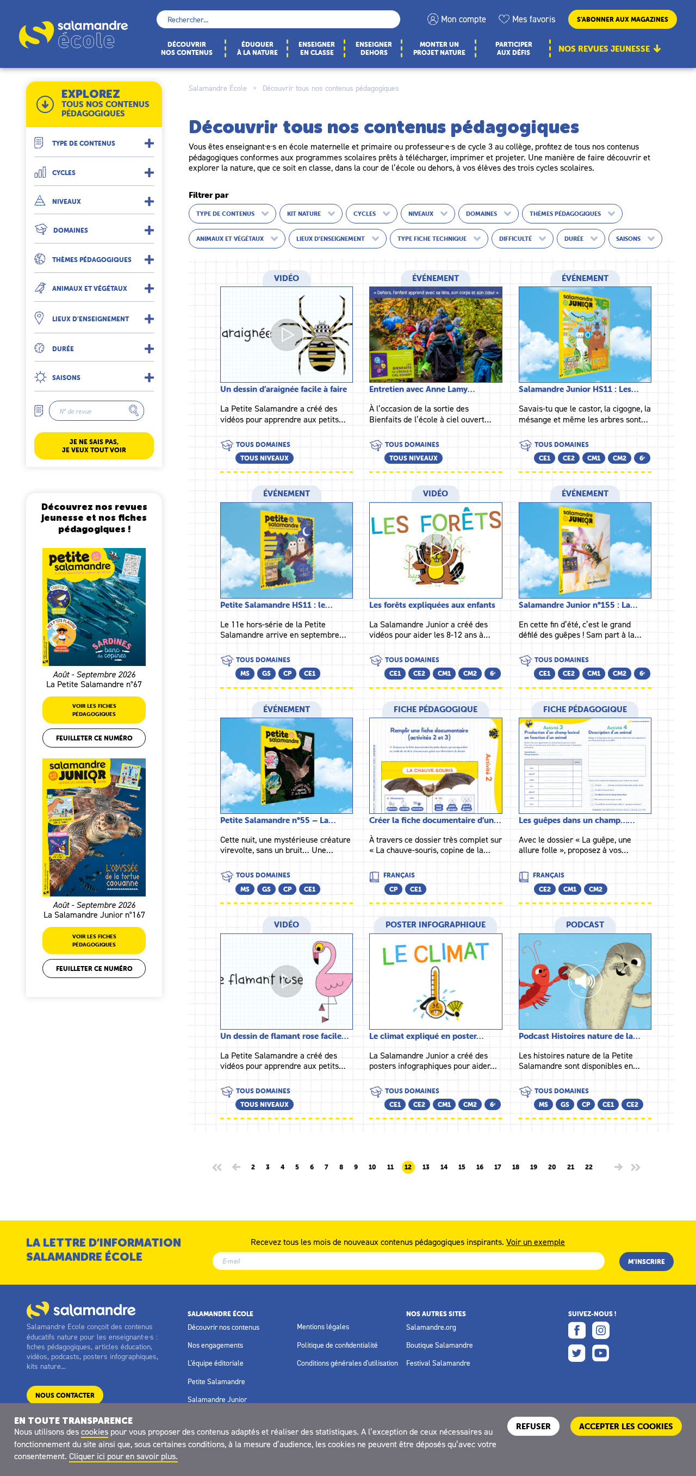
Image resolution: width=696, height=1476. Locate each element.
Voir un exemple (535, 1241)
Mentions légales (323, 1326)
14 (444, 1167)
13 (426, 1167)
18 (515, 1167)
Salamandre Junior (217, 1399)
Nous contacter (65, 1395)
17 (497, 1167)
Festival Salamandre (438, 1363)
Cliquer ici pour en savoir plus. (123, 1455)
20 (552, 1167)
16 (479, 1167)
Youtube (601, 1353)
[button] (94, 139)
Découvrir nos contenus (223, 1327)
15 (461, 1167)
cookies (94, 1431)
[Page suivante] (618, 1166)
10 (372, 1167)
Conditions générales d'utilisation (347, 1363)
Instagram (601, 1330)
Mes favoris (534, 19)
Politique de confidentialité (337, 1345)
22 (589, 1167)
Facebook (577, 1330)
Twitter (577, 1353)
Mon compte (463, 19)
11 (390, 1167)
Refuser (533, 1426)
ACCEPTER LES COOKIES (626, 1426)
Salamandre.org (431, 1327)
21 (570, 1167)
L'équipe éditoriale (216, 1363)
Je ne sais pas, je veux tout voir (94, 446)
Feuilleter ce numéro (94, 738)
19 (533, 1167)
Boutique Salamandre (439, 1345)
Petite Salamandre (216, 1381)
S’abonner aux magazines (622, 19)
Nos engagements (215, 1345)
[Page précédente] (236, 1166)
